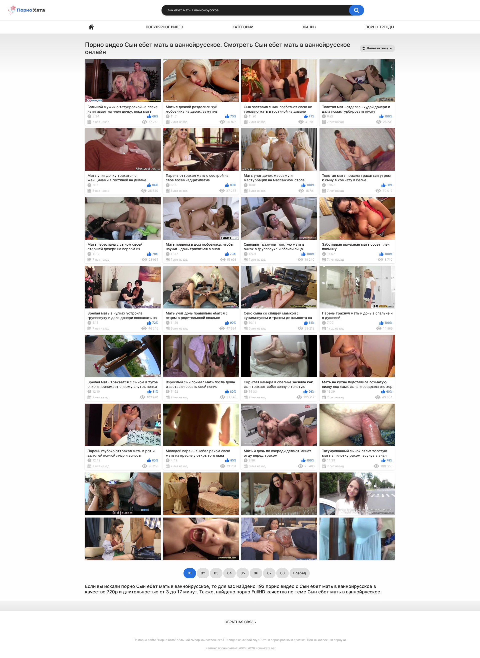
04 (229, 573)
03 (216, 573)
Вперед (299, 573)
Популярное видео (164, 27)
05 (242, 573)
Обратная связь (240, 622)
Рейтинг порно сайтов (222, 648)
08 (282, 573)
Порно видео (91, 27)
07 (269, 573)
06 (256, 573)
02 (203, 573)
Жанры (309, 27)
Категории (242, 27)
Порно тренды (380, 27)
